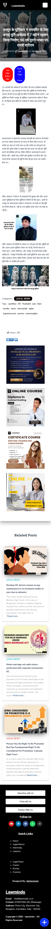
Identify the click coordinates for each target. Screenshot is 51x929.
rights (31, 308)
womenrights (32, 313)
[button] (45, 5)
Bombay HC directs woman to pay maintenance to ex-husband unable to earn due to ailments (24, 588)
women (20, 313)
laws (39, 303)
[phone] (44, 913)
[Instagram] (39, 824)
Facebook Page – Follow (19, 75)
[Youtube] (11, 824)
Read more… (13, 616)
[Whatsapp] (32, 824)
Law (34, 303)
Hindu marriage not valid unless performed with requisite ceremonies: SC (24, 668)
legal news (23, 298)
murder (6, 308)
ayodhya (12, 303)
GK (19, 303)
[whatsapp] (44, 906)
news (13, 308)
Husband (26, 303)
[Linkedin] (18, 824)
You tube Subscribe (7, 74)
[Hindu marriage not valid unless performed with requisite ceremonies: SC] (25, 639)
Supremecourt (9, 313)
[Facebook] (25, 824)
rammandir (22, 308)
